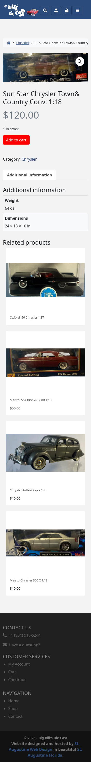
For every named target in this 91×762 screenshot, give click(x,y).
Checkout (17, 679)
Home (13, 700)
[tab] (29, 175)
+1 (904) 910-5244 (24, 635)
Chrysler (22, 43)
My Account (19, 664)
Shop (13, 708)
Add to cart (16, 140)
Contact (15, 716)
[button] (79, 61)
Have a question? (23, 645)
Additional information (29, 175)
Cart (12, 672)
